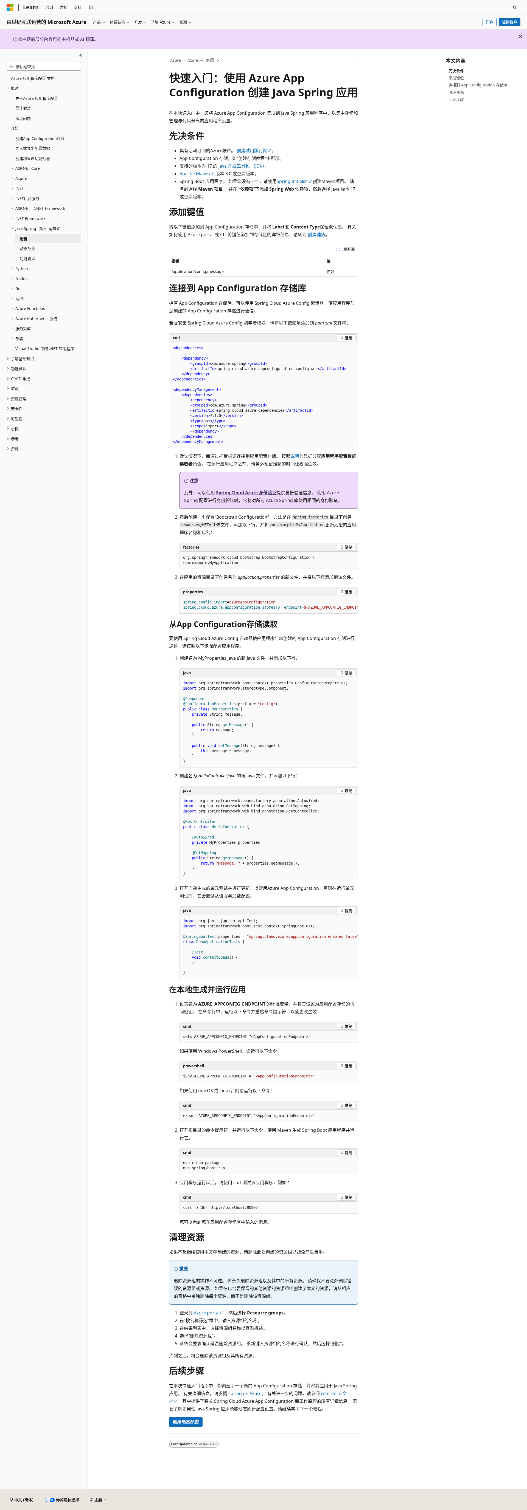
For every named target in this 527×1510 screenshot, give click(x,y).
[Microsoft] (10, 7)
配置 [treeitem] (23, 238)
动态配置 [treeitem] (27, 248)
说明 (294, 456)
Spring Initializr (292, 181)
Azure (175, 60)
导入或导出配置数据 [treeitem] (32, 148)
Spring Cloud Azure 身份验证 (246, 493)
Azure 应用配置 (201, 60)
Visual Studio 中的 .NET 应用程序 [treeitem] (44, 348)
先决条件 (456, 70)
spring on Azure (245, 1393)
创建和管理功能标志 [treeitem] (32, 158)
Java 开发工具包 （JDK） (241, 166)
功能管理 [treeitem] (27, 258)
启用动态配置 (186, 1422)
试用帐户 (509, 22)
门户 (490, 22)
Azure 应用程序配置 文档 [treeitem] (33, 78)
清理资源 (456, 92)
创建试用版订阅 (252, 151)
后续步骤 (456, 99)
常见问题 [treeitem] (23, 118)
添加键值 (456, 77)
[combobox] (44, 66)
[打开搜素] (514, 7)
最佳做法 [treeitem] (23, 108)
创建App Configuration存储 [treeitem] (40, 138)
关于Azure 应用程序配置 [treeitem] (36, 98)
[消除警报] (520, 36)
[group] (269, 605)
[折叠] (80, 55)
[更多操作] (353, 60)
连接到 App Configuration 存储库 (478, 85)
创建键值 (316, 235)
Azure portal (207, 1313)
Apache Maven (195, 174)
